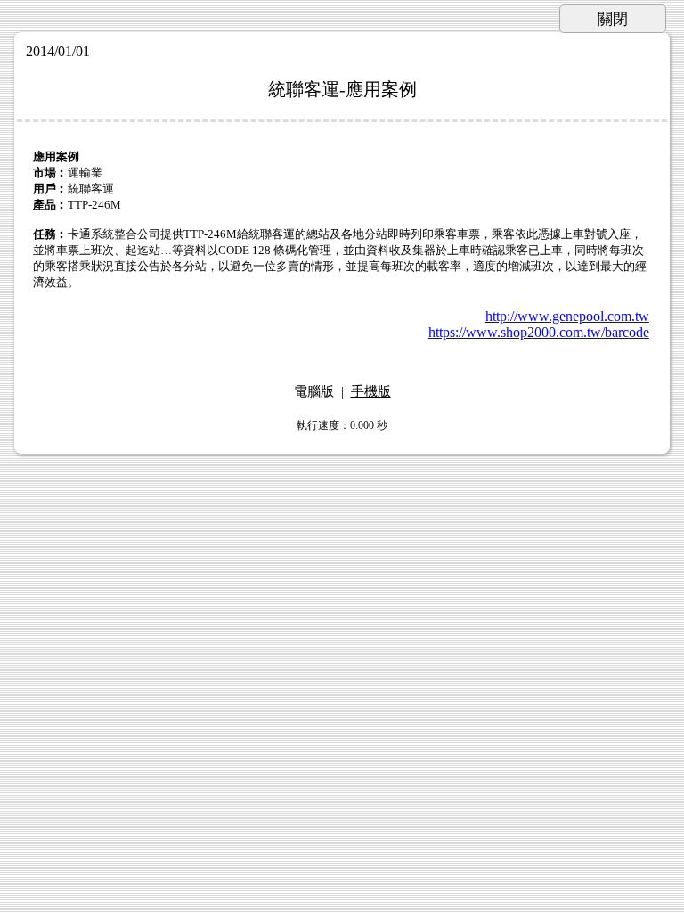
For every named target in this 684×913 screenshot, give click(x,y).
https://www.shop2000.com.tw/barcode (538, 332)
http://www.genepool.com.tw (567, 316)
